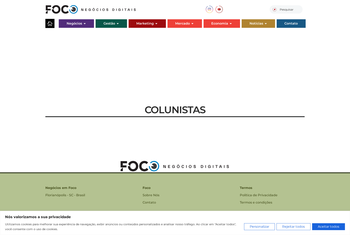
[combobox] (286, 9)
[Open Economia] (230, 23)
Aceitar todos (328, 227)
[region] (175, 223)
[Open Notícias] (265, 23)
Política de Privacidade (258, 195)
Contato (149, 202)
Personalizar (259, 227)
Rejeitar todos (293, 227)
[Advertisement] (175, 60)
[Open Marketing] (156, 23)
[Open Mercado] (192, 23)
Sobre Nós (151, 195)
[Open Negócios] (84, 23)
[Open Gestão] (117, 23)
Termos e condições (256, 202)
